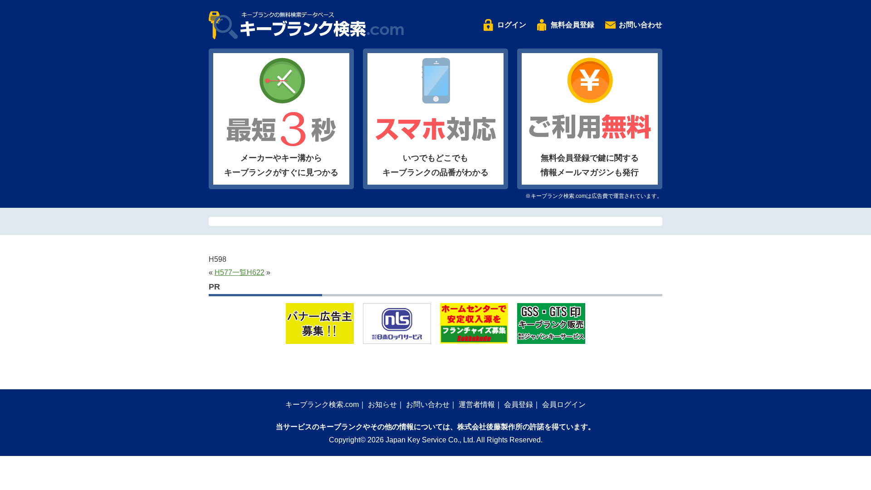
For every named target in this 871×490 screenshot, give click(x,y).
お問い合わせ (640, 25)
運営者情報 (477, 404)
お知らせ (382, 404)
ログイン (511, 25)
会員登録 (518, 404)
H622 (255, 272)
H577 (223, 272)
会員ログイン (564, 404)
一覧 (239, 272)
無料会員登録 (572, 25)
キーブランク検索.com (322, 404)
